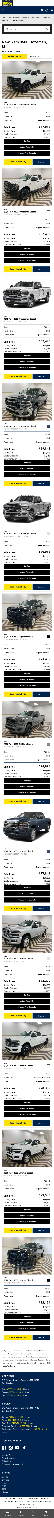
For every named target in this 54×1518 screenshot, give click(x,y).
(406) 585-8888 (24, 1426)
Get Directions (8, 1383)
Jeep (4, 1483)
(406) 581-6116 (40, 1429)
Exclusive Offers (9, 1458)
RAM (4, 1486)
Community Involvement (12, 1464)
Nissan (5, 1492)
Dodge (5, 1477)
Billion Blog (6, 1461)
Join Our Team (8, 1455)
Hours (26, 1389)
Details (41, 162)
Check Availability (17, 161)
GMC (4, 1489)
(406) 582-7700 (19, 1423)
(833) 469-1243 (16, 1417)
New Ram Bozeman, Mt (41, 18)
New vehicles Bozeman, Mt (19, 18)
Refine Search (14, 56)
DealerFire (6, 1501)
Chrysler (5, 1480)
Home (4, 18)
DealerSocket (23, 1501)
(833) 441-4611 (14, 1389)
